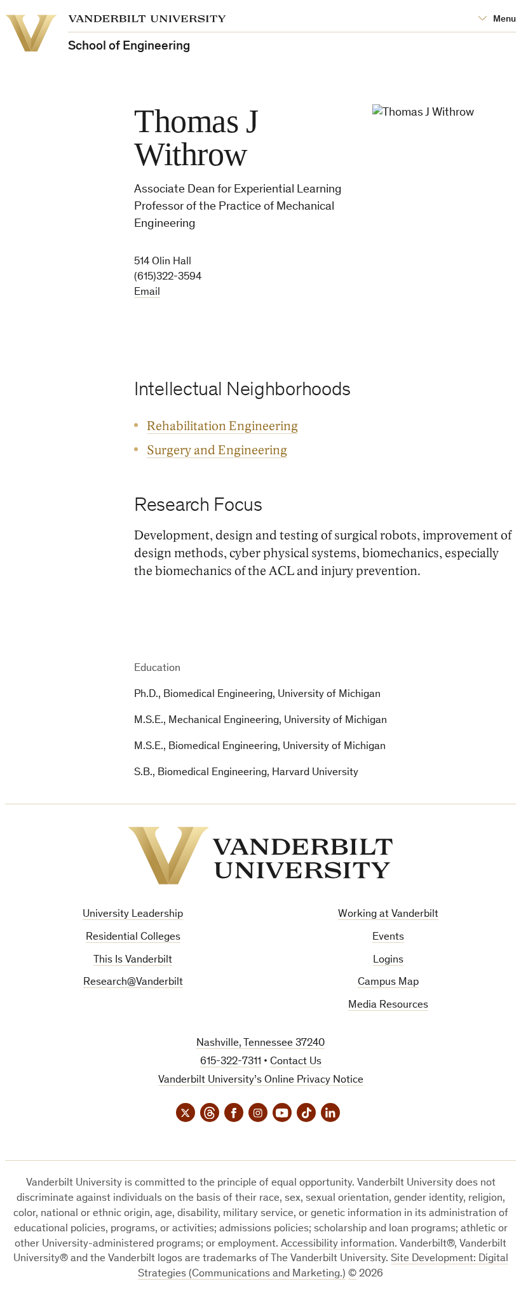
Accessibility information (338, 1244)
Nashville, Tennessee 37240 (260, 1043)
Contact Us (295, 1062)
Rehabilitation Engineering (222, 426)
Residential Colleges (133, 937)
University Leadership (133, 914)
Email (147, 292)
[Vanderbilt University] (260, 855)
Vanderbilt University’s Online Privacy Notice (260, 1080)
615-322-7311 (230, 1062)
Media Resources (388, 1005)
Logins (388, 960)
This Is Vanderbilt (132, 960)
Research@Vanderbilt (133, 982)
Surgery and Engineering (217, 450)
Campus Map (388, 982)
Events (388, 937)
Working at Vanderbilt (388, 914)
